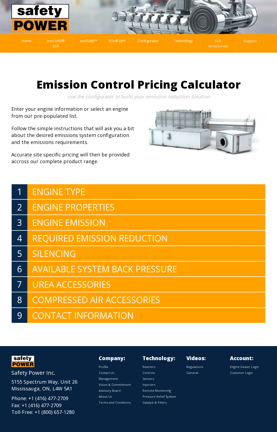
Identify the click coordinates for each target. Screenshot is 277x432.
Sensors (148, 379)
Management (108, 379)
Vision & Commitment (115, 385)
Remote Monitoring (157, 391)
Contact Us (106, 373)
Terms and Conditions (115, 402)
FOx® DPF (117, 40)
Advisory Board (110, 391)
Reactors (149, 367)
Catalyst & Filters (155, 402)
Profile (103, 367)
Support (250, 40)
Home (26, 40)
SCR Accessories (218, 43)
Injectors (149, 385)
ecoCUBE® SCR (56, 43)
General (192, 373)
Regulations (194, 367)
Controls (149, 373)
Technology (183, 40)
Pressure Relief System (159, 396)
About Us (105, 396)
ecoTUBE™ (88, 40)
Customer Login (241, 373)
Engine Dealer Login (244, 367)
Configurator (148, 40)
